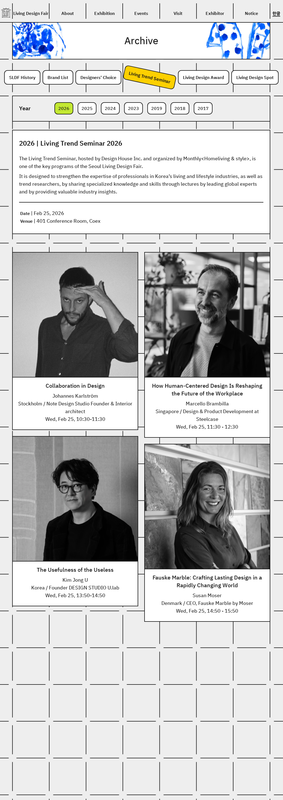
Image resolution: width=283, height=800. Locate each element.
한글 (276, 13)
